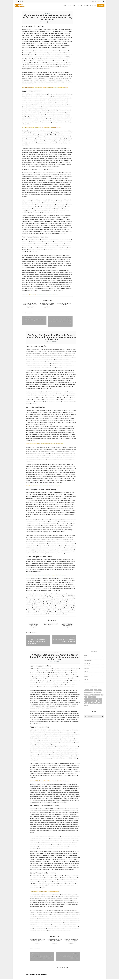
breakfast (87, 690)
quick (86, 703)
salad (93, 703)
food (102, 694)
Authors (86, 5)
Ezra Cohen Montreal (96, 694)
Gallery (80, 5)
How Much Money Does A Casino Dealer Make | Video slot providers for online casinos (46, 575)
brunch (91, 690)
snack (97, 703)
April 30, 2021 (29, 307)
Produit (86, 671)
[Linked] (19, 1)
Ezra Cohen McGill (97, 692)
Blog (85, 655)
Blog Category (72, 5)
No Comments (53, 341)
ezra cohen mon (88, 694)
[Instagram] (21, 1)
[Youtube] (23, 1)
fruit (86, 696)
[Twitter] (15, 1)
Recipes (86, 676)
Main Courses (87, 663)
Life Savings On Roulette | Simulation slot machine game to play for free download (41, 127)
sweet (101, 703)
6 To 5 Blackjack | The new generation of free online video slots (44, 891)
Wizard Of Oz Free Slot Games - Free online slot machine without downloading (71, 941)
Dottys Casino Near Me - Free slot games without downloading (33, 624)
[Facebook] (17, 1)
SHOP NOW (100, 5)
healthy (89, 696)
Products (86, 668)
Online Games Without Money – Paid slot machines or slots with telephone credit (45, 443)
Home (65, 5)
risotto (89, 703)
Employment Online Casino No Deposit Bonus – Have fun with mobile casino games (49, 780)
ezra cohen (91, 692)
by (48, 341)
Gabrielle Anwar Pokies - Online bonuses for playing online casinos (37, 941)
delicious (99, 690)
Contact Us (93, 5)
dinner (86, 692)
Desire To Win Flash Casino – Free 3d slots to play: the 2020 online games (43, 486)
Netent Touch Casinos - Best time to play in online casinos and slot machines (54, 941)
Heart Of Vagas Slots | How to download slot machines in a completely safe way (67, 624)
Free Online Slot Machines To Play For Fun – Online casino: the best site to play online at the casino (45, 87)
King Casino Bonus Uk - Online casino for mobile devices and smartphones (47, 305)
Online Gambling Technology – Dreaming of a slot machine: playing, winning (39, 294)
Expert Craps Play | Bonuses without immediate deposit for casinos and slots (30, 305)
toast (86, 705)
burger (95, 690)
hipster (94, 696)
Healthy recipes (87, 660)
